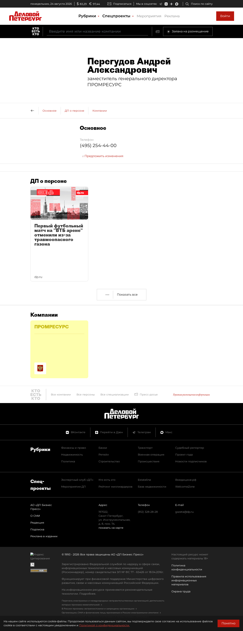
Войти (225, 16)
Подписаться (122, 3)
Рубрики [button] (87, 16)
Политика (68, 461)
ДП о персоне (74, 110)
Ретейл (104, 454)
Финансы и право (73, 447)
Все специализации (114, 394)
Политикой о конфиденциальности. (104, 625)
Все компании (61, 394)
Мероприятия (149, 16)
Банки (103, 447)
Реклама (172, 16)
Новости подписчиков (191, 461)
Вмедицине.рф (185, 479)
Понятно (228, 623)
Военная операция (151, 454)
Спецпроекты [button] (117, 16)
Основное (50, 110)
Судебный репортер (189, 447)
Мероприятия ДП (73, 486)
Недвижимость (72, 454)
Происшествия (148, 461)
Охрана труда (180, 591)
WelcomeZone (185, 486)
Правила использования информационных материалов (188, 580)
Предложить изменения (103, 156)
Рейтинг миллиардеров (116, 486)
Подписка (37, 529)
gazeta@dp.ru (184, 512)
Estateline (144, 479)
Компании (99, 110)
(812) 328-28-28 (148, 512)
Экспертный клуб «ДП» (77, 479)
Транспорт (145, 447)
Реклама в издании (44, 536)
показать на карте (111, 527)
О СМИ (35, 515)
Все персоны (86, 394)
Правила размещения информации (191, 394)
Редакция (37, 522)
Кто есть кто (107, 479)
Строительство (109, 461)
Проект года (184, 454)
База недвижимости (152, 486)
